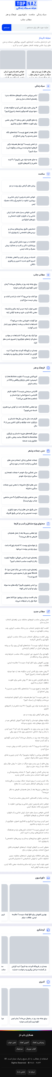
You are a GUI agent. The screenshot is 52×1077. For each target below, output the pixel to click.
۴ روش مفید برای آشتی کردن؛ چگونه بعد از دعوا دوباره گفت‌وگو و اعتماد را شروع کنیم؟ (28, 673)
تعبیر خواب (12, 1042)
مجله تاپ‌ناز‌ (26, 5)
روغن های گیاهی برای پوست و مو (36, 714)
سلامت (32, 14)
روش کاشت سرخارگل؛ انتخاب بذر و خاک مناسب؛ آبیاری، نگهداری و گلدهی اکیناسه (28, 638)
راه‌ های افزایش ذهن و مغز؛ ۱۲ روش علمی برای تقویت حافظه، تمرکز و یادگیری (28, 681)
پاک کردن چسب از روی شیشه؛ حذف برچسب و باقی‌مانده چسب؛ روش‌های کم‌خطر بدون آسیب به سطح (27, 782)
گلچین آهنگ (24, 1042)
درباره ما (32, 1072)
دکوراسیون (22, 14)
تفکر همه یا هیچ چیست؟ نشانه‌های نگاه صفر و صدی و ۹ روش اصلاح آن (27, 690)
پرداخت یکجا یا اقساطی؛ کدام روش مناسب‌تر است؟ (29, 798)
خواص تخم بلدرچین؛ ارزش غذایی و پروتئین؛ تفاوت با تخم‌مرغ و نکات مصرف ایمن (28, 805)
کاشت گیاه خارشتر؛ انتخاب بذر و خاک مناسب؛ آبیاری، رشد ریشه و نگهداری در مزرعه (27, 629)
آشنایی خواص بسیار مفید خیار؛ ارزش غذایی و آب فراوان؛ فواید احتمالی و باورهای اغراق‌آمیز (28, 814)
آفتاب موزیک (31, 1049)
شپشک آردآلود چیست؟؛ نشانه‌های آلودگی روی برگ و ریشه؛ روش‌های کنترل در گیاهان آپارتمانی (26, 647)
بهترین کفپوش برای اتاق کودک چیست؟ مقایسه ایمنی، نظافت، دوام (28, 664)
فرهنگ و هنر (11, 14)
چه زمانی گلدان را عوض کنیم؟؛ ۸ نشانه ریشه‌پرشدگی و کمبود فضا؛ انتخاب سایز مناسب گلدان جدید (28, 773)
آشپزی (42, 981)
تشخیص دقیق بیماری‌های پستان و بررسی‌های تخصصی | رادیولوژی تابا (27, 840)
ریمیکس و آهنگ (38, 1042)
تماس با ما (21, 1072)
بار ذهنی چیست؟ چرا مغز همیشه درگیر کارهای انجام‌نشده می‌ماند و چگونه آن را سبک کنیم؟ (27, 699)
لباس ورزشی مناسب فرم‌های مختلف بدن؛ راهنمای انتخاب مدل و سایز (27, 621)
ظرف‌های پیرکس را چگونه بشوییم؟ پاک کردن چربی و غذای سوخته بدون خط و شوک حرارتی (26, 756)
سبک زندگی (41, 14)
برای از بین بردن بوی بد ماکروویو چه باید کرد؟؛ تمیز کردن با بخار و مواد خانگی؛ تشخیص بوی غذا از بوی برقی (27, 730)
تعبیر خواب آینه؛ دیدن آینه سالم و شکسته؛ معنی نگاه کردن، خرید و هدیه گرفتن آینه (26, 866)
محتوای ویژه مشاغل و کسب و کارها (29, 523)
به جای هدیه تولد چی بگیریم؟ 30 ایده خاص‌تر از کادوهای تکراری (27, 707)
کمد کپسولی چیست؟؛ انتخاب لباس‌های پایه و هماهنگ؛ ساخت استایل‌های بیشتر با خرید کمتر (28, 831)
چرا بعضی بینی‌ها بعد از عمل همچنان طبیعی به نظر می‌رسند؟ (29, 791)
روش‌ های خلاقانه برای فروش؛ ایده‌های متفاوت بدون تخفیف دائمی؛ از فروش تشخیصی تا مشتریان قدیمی (29, 857)
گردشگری (41, 930)
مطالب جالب (26, 19)
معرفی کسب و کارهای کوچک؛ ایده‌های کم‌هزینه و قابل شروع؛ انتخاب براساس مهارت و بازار (28, 848)
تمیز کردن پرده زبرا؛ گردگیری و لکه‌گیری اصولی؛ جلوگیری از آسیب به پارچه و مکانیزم (27, 823)
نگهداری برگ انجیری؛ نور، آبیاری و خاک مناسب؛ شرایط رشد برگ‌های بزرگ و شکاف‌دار (27, 655)
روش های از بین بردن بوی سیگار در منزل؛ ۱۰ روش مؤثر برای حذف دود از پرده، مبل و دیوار (26, 765)
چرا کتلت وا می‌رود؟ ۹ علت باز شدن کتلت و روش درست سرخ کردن (27, 748)
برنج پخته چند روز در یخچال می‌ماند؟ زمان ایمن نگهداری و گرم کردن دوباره (26, 739)
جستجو (6, 27)
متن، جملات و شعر (36, 451)
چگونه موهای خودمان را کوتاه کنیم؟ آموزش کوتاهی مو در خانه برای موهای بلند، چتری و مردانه (27, 722)
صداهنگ (19, 1049)
